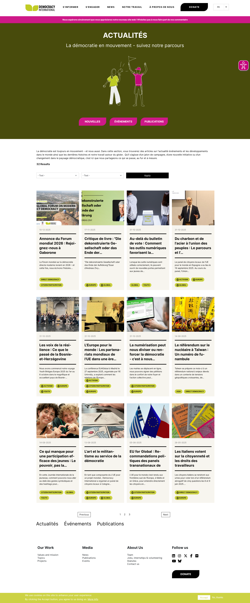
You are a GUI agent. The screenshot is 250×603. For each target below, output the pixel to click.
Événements (123, 121)
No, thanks (217, 597)
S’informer (70, 7)
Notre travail (132, 7)
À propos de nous (161, 7)
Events (86, 560)
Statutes (131, 560)
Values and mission (47, 554)
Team (130, 554)
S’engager (93, 7)
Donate (194, 7)
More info (93, 599)
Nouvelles (92, 121)
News (111, 7)
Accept (204, 597)
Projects (41, 560)
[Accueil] (41, 3)
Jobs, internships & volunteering (144, 557)
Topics (41, 557)
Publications (154, 121)
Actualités (47, 524)
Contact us (133, 563)
